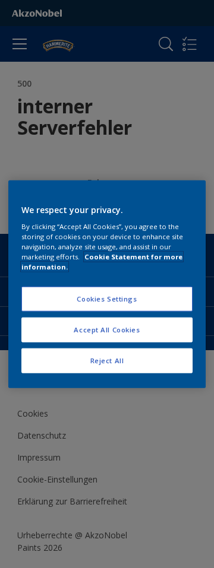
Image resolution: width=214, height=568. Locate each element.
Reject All (107, 360)
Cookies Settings (107, 298)
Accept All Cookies (107, 329)
